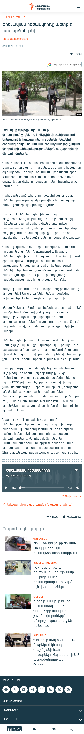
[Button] (76, 53)
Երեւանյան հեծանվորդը (28, 470)
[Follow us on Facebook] (6, 689)
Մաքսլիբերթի (13, 17)
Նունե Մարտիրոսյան (15, 38)
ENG (52, 729)
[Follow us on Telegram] (32, 689)
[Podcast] (59, 689)
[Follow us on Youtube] (24, 689)
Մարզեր (38, 596)
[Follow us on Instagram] (41, 689)
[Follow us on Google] (68, 689)
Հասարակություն (45, 562)
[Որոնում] (71, 729)
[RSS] (50, 689)
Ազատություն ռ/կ (20, 475)
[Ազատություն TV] (34, 729)
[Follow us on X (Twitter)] (15, 689)
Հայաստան (40, 538)
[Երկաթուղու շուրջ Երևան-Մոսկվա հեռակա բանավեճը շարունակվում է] (18, 543)
